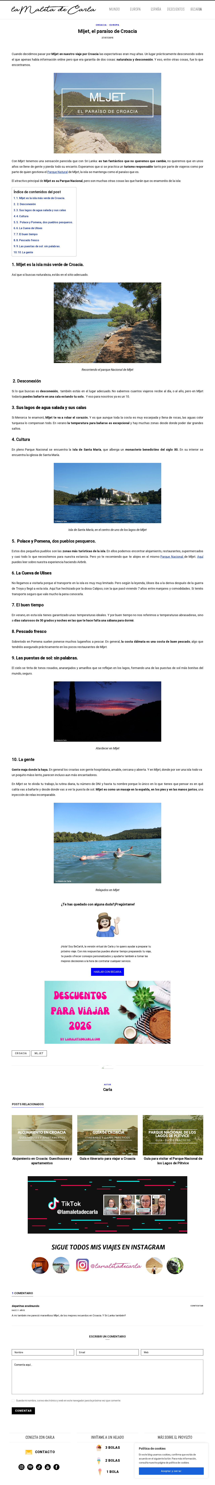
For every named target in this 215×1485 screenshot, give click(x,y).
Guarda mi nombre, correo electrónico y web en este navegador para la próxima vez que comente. (68, 1400)
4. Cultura (22, 216)
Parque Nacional (172, 556)
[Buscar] (203, 9)
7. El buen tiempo (27, 234)
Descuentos (175, 9)
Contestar (196, 1306)
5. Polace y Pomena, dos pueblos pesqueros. (44, 222)
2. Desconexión (26, 204)
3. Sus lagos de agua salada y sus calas (41, 210)
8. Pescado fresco (27, 240)
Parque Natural (57, 172)
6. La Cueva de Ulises (29, 228)
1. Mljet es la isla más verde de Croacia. (40, 198)
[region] (171, 1460)
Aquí (200, 556)
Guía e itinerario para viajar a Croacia (107, 1159)
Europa (135, 9)
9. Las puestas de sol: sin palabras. (38, 246)
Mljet (39, 1053)
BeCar (196, 9)
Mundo (114, 9)
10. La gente (25, 252)
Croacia (101, 25)
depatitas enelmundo (25, 1306)
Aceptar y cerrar (171, 1471)
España (156, 9)
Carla (107, 1089)
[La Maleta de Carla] (54, 10)
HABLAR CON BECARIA (107, 971)
